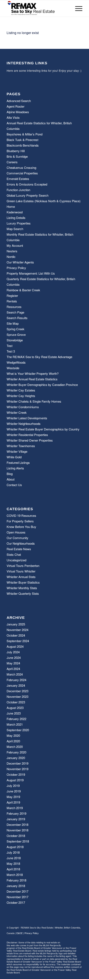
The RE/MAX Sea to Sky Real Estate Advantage (39, 357)
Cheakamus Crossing (21, 167)
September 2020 (18, 730)
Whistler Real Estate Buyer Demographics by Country (43, 429)
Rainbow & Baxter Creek (23, 290)
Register (12, 295)
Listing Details (16, 217)
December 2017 (17, 891)
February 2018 (16, 880)
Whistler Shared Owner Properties (30, 440)
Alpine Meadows (18, 112)
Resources (14, 306)
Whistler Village (17, 451)
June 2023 (14, 713)
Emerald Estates (18, 178)
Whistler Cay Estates (21, 390)
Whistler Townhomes (21, 446)
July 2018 (13, 852)
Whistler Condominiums (23, 407)
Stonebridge (15, 340)
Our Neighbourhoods (21, 543)
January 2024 (16, 685)
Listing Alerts (15, 468)
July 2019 (13, 785)
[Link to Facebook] (73, 943)
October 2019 (16, 774)
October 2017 (16, 902)
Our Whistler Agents (20, 262)
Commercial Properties (22, 173)
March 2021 (15, 724)
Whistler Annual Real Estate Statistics (32, 379)
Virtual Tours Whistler (21, 571)
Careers (12, 162)
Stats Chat (14, 554)
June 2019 (14, 791)
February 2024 (16, 680)
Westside (13, 368)
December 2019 (17, 763)
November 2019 (17, 769)
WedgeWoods (16, 362)
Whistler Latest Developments (27, 418)
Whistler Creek (17, 412)
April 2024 (13, 668)
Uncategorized (16, 560)
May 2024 (13, 663)
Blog (10, 473)
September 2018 (18, 841)
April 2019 (13, 802)
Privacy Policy (16, 268)
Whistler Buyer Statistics (23, 582)
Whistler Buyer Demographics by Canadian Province (42, 384)
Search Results (17, 318)
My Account (15, 245)
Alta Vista (13, 117)
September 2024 (18, 641)
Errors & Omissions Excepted (27, 184)
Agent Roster (15, 106)
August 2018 (15, 847)
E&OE (19, 933)
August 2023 (15, 707)
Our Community (17, 538)
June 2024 (14, 657)
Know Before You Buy (21, 526)
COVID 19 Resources (21, 515)
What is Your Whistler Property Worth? (33, 373)
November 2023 (17, 696)
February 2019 (16, 813)
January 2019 (16, 819)
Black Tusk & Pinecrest (22, 140)
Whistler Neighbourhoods (24, 423)
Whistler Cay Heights (21, 396)
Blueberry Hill (16, 151)
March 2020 (15, 746)
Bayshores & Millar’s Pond (24, 134)
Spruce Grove (16, 334)
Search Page (15, 312)
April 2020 (13, 741)
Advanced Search (19, 101)
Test (9, 345)
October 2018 (16, 835)
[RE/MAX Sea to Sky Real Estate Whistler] (37, 8)
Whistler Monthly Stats (22, 588)
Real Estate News (19, 549)
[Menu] (76, 8)
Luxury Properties (19, 223)
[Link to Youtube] (79, 943)
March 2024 (15, 674)
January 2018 (16, 886)
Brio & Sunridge (17, 156)
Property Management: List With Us (31, 273)
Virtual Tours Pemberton (23, 565)
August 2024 (15, 646)
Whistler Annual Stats (21, 577)
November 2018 (17, 830)
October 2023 (16, 702)
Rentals (12, 301)
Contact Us (14, 485)
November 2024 (17, 630)
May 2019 (13, 796)
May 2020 (13, 735)
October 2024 (16, 635)
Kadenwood (15, 212)
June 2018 (14, 858)
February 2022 (16, 719)
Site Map (13, 323)
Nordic (11, 256)
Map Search (15, 229)
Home (11, 206)
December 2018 (17, 824)
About (10, 479)
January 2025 (16, 624)
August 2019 (15, 780)
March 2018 (15, 874)
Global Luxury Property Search (27, 195)
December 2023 (17, 691)
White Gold (14, 457)
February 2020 (16, 752)
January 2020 (16, 758)
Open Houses (16, 532)
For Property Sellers (20, 521)
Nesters (12, 251)
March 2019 (15, 808)
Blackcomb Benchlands (23, 145)
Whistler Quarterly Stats (23, 593)
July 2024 (13, 652)
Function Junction (18, 190)
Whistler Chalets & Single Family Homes (34, 401)
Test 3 (11, 351)
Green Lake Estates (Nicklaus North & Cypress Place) (44, 201)
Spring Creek (15, 329)
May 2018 (13, 863)
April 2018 (13, 869)
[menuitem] (76, 8)
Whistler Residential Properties (27, 434)
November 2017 (17, 897)
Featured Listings (18, 462)
